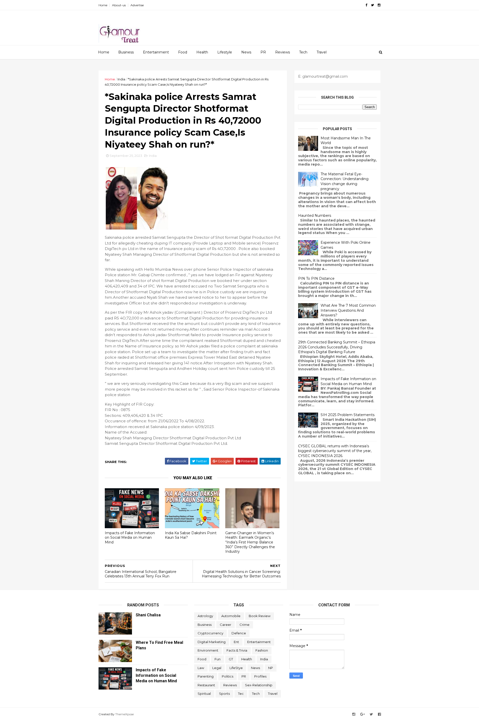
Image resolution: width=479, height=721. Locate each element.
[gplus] (362, 714)
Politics (227, 676)
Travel (322, 52)
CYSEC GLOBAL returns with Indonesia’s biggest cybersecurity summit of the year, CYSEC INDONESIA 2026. (334, 451)
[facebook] (366, 5)
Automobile (230, 616)
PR (263, 52)
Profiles (260, 676)
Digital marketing (212, 642)
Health (202, 52)
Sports (224, 694)
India (121, 79)
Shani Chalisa (148, 615)
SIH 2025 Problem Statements (347, 415)
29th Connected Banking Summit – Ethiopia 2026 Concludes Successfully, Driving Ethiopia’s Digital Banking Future (336, 347)
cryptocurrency (210, 633)
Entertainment (156, 52)
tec (241, 694)
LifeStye (236, 668)
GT (231, 659)
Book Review (259, 616)
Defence (239, 633)
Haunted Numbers (314, 215)
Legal (216, 668)
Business (126, 52)
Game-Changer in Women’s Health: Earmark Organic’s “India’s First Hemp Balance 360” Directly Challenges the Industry (250, 542)
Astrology (205, 616)
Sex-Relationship (258, 685)
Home (103, 5)
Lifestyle (224, 52)
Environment (208, 650)
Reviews (282, 52)
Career (225, 625)
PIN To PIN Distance (316, 278)
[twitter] (372, 5)
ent (236, 642)
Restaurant (206, 685)
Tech (303, 52)
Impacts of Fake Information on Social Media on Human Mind (130, 537)
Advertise (137, 5)
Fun (218, 659)
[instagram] (379, 5)
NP (270, 668)
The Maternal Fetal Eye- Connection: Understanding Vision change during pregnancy (344, 181)
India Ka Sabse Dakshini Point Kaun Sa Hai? (191, 535)
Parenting (206, 676)
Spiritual (204, 694)
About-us (119, 5)
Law (201, 668)
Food (182, 52)
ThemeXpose (124, 714)
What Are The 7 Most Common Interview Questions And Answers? (348, 310)
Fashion (261, 650)
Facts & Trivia (237, 650)
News (246, 52)
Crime (244, 625)
